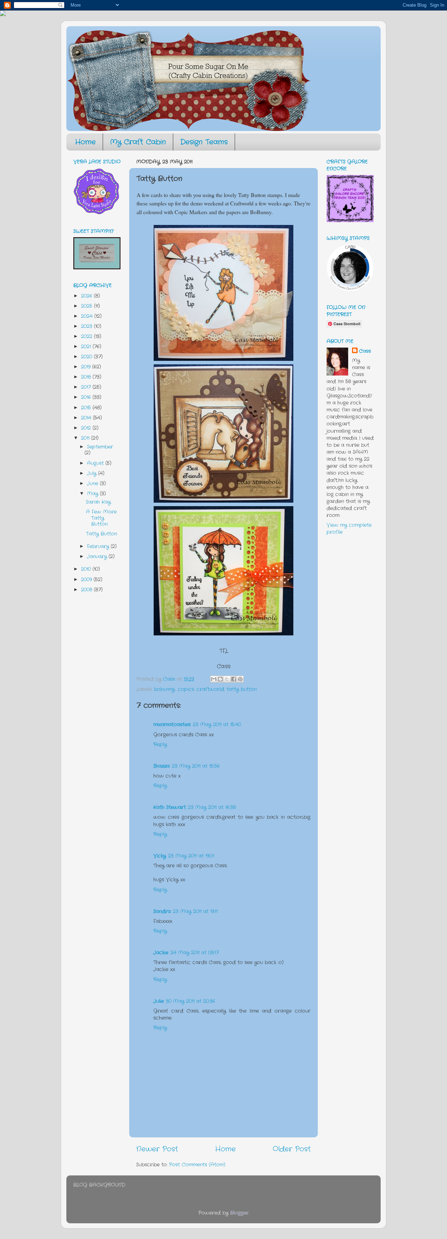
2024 (87, 316)
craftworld (210, 689)
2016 (87, 397)
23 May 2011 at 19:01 (191, 855)
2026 (87, 295)
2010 (87, 569)
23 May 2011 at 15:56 (196, 766)
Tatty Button (101, 533)
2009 (87, 579)
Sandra (162, 911)
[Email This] (213, 679)
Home (85, 142)
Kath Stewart (169, 807)
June (93, 483)
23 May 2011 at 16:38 (212, 807)
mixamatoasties (172, 724)
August (96, 463)
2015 (87, 407)
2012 (87, 427)
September (100, 446)
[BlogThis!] (220, 679)
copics (186, 689)
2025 (87, 306)
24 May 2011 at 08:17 (194, 952)
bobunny (164, 689)
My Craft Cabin (138, 142)
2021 (87, 346)
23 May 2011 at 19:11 (195, 911)
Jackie (160, 952)
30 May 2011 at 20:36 (190, 1001)
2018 (87, 376)
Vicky (159, 855)
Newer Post (157, 1149)
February (99, 546)
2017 (87, 387)
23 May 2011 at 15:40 (217, 724)
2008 (87, 589)
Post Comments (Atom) (197, 1164)
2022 (87, 336)
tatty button (242, 689)
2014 (87, 417)
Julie (158, 1001)
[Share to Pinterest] (240, 679)
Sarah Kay (98, 501)
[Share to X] (227, 679)
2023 (87, 326)
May (93, 493)
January (98, 556)
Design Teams (204, 142)
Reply (160, 744)
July (92, 473)
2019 (86, 366)
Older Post (292, 1149)
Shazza (161, 766)
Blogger (239, 1212)
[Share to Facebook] (233, 679)
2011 (86, 438)
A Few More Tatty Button (101, 517)
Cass (365, 351)
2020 (87, 356)
